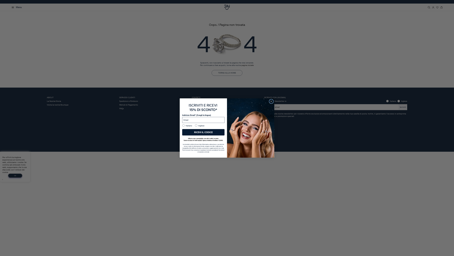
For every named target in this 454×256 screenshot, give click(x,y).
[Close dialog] (271, 101)
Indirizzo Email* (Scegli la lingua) (196, 115)
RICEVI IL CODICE (203, 132)
